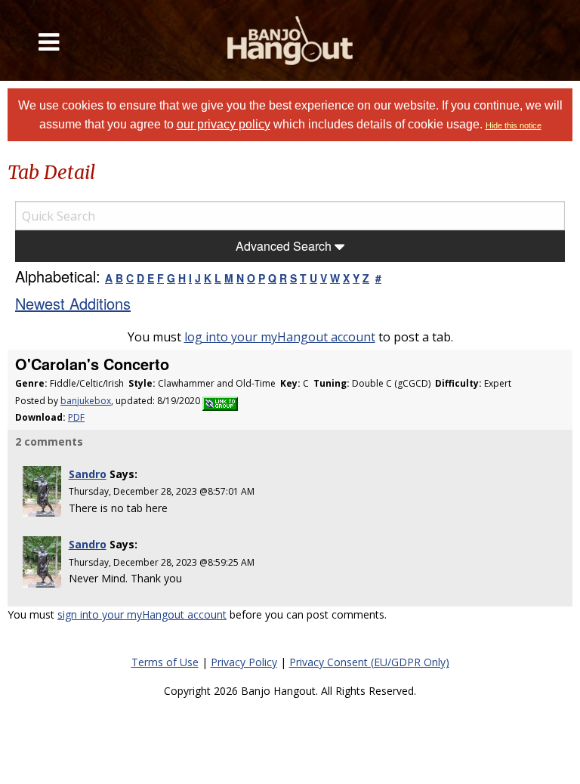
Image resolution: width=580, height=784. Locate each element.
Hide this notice (513, 125)
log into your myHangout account (279, 337)
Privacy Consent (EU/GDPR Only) (369, 662)
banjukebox (85, 400)
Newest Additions (73, 303)
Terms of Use (165, 662)
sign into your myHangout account (142, 614)
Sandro (87, 474)
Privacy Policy (244, 662)
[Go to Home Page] (290, 40)
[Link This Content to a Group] (220, 400)
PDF (76, 417)
